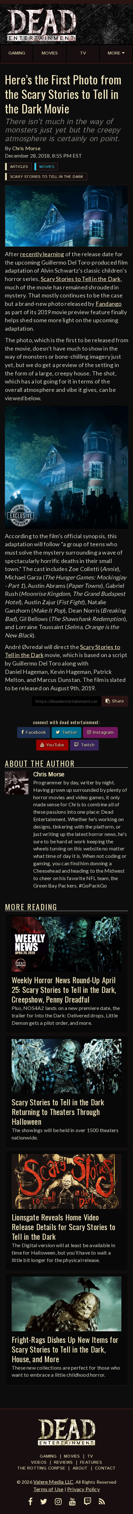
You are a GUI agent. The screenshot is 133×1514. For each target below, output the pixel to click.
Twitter (68, 732)
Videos (38, 1463)
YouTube (54, 745)
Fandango (109, 303)
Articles (19, 167)
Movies (46, 167)
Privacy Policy (83, 1489)
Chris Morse (26, 148)
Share (117, 701)
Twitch (87, 745)
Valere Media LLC (53, 1482)
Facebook (35, 732)
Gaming (48, 1456)
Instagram (102, 732)
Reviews (63, 1463)
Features (91, 1463)
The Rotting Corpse (41, 1468)
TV (90, 1456)
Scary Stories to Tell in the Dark (47, 177)
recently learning (42, 253)
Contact (105, 1468)
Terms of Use (48, 1489)
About (80, 1468)
